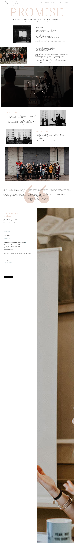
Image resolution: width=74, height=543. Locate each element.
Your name (7, 228)
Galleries (47, 2)
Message (6, 260)
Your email (7, 235)
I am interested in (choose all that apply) (14, 242)
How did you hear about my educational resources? (17, 253)
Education (59, 2)
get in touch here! (44, 63)
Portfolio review (9, 249)
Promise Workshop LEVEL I (12, 244)
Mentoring (8, 247)
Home (40, 2)
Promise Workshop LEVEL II (12, 246)
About (52, 2)
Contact (66, 2)
